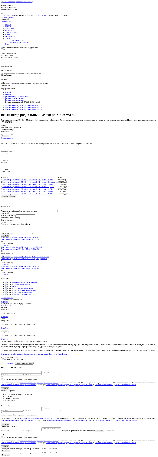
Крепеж (15, 286)
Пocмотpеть (5, 451)
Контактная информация (10, 218)
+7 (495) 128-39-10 (7, 15)
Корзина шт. (6, 21)
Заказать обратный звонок (24, 363)
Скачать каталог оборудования (12, 354)
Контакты (8, 30)
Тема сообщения (7, 220)
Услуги (7, 38)
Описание (5, 196)
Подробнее (5, 245)
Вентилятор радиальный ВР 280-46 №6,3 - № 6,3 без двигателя (24, 259)
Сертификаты (10, 36)
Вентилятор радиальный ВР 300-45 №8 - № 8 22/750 (20, 239)
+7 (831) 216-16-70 (40, 15)
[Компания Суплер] (17, 2)
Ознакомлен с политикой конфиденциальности (18, 385)
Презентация (6, 305)
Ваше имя (4, 213)
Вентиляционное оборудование (24, 290)
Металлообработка (16, 40)
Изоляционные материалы (22, 294)
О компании (9, 28)
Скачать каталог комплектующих (36, 354)
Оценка (3, 222)
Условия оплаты (11, 32)
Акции (7, 34)
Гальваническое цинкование (19, 42)
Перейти (4, 302)
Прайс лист (53, 354)
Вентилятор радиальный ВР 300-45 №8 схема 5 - (27, 180)
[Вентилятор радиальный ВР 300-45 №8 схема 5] (23, 106)
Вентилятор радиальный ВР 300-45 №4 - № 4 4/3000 (20, 268)
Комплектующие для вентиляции (25, 282)
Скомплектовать (7, 138)
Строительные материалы (22, 292)
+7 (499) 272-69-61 (7, 363)
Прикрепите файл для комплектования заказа (78, 431)
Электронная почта (8, 215)
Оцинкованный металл (21, 284)
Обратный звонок (7, 17)
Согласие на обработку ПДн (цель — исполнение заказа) (116, 385)
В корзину (5, 136)
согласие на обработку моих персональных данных (39, 383)
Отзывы (12, 196)
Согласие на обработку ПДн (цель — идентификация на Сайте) (69, 385)
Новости (8, 44)
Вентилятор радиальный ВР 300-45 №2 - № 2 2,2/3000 (20, 249)
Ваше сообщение (7, 233)
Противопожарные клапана (23, 288)
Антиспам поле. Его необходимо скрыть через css (19, 211)
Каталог (8, 27)
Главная (8, 25)
